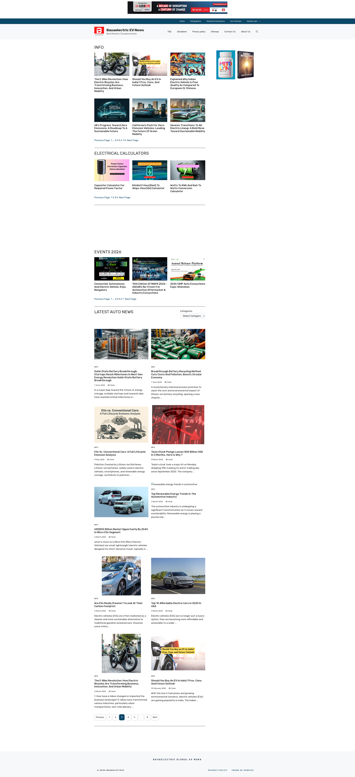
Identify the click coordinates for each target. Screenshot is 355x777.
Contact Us (230, 31)
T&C (169, 31)
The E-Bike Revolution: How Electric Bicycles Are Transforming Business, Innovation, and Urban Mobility (116, 683)
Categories (186, 311)
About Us (245, 31)
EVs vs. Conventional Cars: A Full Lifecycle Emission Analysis (120, 453)
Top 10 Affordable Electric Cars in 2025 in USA (176, 605)
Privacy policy (198, 31)
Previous (100, 717)
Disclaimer (182, 31)
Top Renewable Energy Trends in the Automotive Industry (173, 495)
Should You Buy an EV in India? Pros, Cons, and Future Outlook (176, 682)
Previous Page (102, 140)
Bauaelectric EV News (125, 30)
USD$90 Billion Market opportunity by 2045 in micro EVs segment (121, 531)
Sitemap (215, 31)
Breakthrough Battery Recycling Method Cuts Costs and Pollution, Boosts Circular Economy (176, 374)
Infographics (195, 21)
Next (155, 717)
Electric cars (252, 21)
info (96, 367)
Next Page (132, 140)
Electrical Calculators (216, 21)
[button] (257, 31)
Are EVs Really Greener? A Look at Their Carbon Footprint (118, 605)
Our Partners (235, 21)
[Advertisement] (149, 227)
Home (182, 21)
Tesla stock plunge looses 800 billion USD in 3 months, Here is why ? (177, 453)
